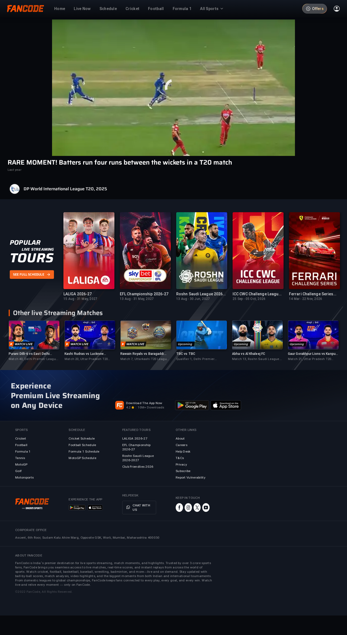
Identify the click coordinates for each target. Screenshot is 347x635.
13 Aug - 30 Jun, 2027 (193, 299)
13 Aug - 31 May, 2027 (137, 299)
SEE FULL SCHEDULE (28, 274)
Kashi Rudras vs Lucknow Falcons (84, 354)
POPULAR (25, 242)
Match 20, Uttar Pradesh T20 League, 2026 (86, 359)
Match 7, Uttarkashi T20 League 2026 (144, 359)
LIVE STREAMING (38, 249)
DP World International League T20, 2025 (65, 189)
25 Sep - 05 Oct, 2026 (249, 299)
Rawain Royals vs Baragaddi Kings (142, 354)
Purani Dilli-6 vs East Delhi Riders (29, 354)
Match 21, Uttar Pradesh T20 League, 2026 (309, 359)
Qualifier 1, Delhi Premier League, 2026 (195, 359)
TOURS (31, 258)
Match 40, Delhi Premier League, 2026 (34, 359)
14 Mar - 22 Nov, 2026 (305, 299)
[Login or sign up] (337, 9)
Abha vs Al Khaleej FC (248, 354)
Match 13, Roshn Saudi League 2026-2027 (255, 359)
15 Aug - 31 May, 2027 (80, 299)
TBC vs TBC (185, 354)
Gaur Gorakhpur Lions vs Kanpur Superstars (312, 354)
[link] (34, 340)
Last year (14, 170)
